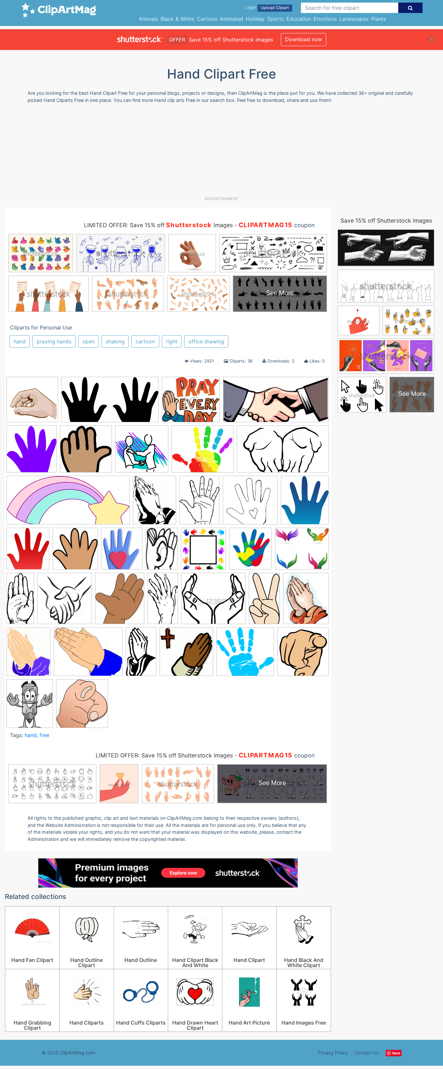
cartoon (145, 341)
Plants (378, 19)
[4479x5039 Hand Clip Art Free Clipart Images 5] (28, 551)
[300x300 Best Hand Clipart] (32, 402)
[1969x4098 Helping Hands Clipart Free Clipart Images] (20, 601)
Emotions (325, 19)
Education (298, 19)
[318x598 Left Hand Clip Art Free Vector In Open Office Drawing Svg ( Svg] (163, 601)
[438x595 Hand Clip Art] (199, 503)
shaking (115, 341)
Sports (275, 19)
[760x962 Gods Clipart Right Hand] (154, 503)
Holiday (255, 19)
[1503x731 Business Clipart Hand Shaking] (276, 402)
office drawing (206, 341)
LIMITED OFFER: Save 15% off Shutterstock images (164, 755)
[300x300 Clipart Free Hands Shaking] (141, 452)
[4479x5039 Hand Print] (305, 502)
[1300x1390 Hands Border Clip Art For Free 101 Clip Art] (203, 551)
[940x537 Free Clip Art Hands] (283, 452)
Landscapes (353, 19)
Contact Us (366, 1052)
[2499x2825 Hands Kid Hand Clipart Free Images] (250, 551)
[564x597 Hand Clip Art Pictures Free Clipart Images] (75, 551)
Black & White (177, 19)
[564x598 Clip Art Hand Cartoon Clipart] (31, 452)
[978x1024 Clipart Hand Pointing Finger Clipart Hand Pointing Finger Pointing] (82, 706)
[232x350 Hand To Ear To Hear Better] (161, 551)
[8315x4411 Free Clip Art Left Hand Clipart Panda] (110, 402)
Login (250, 7)
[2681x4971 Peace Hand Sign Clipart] (264, 601)
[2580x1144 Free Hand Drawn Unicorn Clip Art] (68, 503)
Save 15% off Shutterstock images (386, 220)
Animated (231, 19)
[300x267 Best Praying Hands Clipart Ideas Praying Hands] (191, 402)
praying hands (54, 341)
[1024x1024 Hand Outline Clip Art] (250, 503)
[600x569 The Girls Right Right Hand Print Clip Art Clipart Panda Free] (245, 655)
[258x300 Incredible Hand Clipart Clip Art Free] (119, 601)
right (171, 341)
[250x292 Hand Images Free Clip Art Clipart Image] (122, 551)
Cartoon (207, 19)
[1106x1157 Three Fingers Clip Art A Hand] (303, 654)
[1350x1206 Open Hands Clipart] (213, 601)
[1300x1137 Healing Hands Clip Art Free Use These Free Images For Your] (302, 551)
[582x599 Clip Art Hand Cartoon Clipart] (86, 452)
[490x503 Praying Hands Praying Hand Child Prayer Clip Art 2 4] (186, 655)
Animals (148, 19)
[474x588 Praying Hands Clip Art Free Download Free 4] (28, 655)
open (88, 341)
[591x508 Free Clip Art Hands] (202, 452)
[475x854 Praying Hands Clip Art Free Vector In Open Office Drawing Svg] (141, 654)
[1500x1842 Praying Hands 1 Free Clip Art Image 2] (306, 601)
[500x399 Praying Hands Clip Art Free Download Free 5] (88, 655)
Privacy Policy (333, 1052)
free (44, 735)
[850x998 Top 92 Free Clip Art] (30, 706)
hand (20, 341)
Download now (303, 39)
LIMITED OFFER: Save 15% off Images (158, 225)
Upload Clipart (275, 7)
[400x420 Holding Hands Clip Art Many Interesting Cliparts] (64, 601)
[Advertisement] (221, 152)
